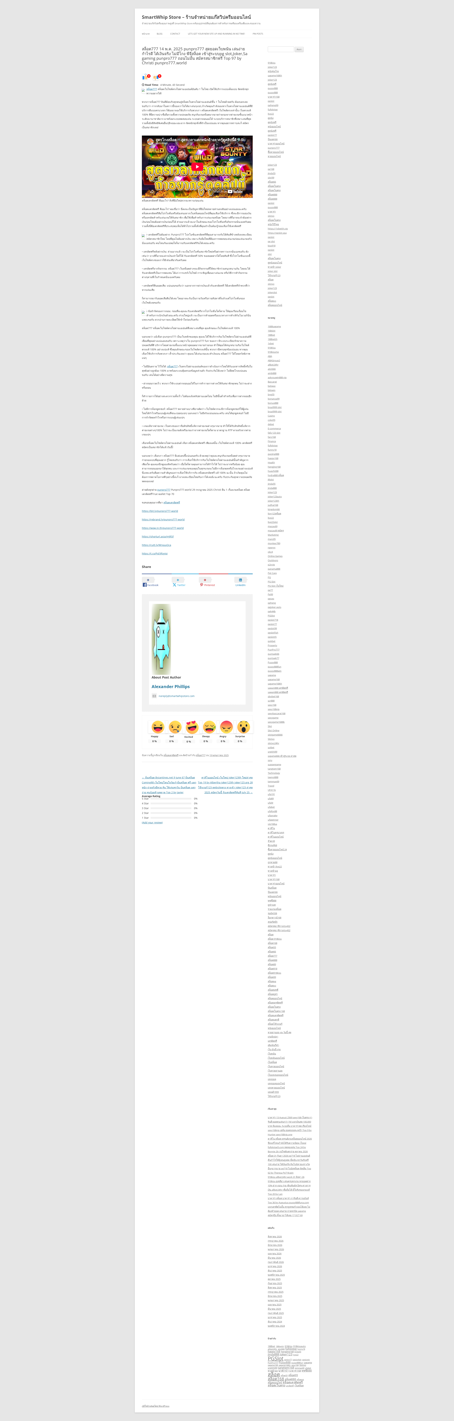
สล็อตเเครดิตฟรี (275, 1015)
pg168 (271, 169)
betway (272, 386)
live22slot (273, 522)
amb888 (272, 373)
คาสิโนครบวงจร (276, 832)
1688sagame (274, 326)
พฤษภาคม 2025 (276, 1300)
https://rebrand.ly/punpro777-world (163, 519)
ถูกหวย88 (272, 862)
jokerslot (272, 292)
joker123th (273, 500)
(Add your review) (152, 822)
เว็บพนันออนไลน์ (276, 1058)
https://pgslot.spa (277, 232)
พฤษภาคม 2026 (276, 1249)
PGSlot (271, 615)
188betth (272, 339)
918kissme (273, 352)
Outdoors (273, 560)
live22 (271, 113)
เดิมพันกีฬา (273, 1045)
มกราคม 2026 (275, 1266)
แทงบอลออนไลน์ (276, 1083)
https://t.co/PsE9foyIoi (155, 553)
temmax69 (273, 781)
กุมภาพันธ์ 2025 (276, 1313)
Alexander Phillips (171, 686)
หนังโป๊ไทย (273, 224)
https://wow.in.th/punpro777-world (163, 528)
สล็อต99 (272, 977)
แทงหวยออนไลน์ (276, 1087)
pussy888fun (274, 666)
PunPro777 (273, 649)
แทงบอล (272, 1079)
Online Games (275, 556)
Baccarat (272, 381)
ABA (270, 356)
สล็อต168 (272, 943)
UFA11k (272, 790)
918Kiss (272, 347)
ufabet (271, 807)
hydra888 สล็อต (276, 475)
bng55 (271, 394)
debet (271, 424)
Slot (270, 726)
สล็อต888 (272, 194)
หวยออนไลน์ (274, 156)
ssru (270, 760)
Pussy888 (273, 662)
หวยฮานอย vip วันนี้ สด (279, 1032)
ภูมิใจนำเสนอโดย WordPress (155, 1406)
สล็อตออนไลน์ (275, 305)
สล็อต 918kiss (275, 938)
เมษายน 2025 (274, 1304)
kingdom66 (274, 509)
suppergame (274, 764)
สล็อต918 (272, 968)
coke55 (271, 420)
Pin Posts (258, 33)
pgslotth (272, 636)
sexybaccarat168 (276, 713)
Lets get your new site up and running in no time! (216, 33)
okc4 (270, 551)
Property (272, 645)
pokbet (271, 641)
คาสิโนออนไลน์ (276, 836)
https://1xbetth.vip (278, 228)
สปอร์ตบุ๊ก (273, 921)
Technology (274, 773)
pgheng (272, 602)
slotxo (271, 215)
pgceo (271, 598)
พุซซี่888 (272, 900)
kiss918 (271, 245)
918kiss (271, 62)
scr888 (271, 700)
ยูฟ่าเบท (272, 904)
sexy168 (272, 705)
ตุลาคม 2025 (274, 1279)
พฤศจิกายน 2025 (276, 1274)
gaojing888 (273, 454)
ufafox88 (272, 811)
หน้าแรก (146, 33)
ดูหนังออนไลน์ (275, 262)
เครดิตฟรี (272, 1040)
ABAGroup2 (274, 360)
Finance (272, 441)
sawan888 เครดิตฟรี (278, 688)
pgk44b (272, 611)
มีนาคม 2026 (274, 1257)
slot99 (271, 177)
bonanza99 (273, 398)
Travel (271, 785)
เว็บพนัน (272, 1053)
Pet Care (272, 573)
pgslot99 (272, 628)
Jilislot (271, 479)
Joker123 (272, 492)
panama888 (274, 568)
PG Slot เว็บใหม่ (276, 585)
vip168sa (272, 824)
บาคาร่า (272, 211)
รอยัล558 (272, 913)
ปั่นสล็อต (272, 887)
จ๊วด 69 (271, 841)
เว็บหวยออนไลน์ (276, 1066)
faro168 (272, 437)
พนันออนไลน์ (274, 896)
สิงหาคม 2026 (275, 1236)
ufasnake (272, 815)
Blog (159, 33)
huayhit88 (273, 471)
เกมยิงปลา (273, 1036)
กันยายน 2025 (275, 1283)
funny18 (272, 449)
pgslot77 (272, 135)
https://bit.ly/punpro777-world (160, 511)
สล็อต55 (272, 947)
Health (271, 462)
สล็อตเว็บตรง (274, 186)
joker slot (273, 271)
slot (270, 254)
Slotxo (271, 739)
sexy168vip (273, 709)
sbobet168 (273, 696)
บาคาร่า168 (273, 96)
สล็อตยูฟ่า (273, 994)
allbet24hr (273, 364)
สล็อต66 (272, 181)
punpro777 (163, 489)
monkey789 (274, 543)
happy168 (273, 458)
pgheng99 (273, 105)
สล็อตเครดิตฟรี (172, 502)
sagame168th (275, 75)
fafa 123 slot (274, 432)
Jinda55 (297, 1351)
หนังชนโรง (273, 71)
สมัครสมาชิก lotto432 (279, 926)
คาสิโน (271, 828)
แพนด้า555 (273, 1092)
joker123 (272, 67)
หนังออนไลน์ (274, 126)
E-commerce (274, 428)
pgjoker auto (274, 607)
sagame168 (274, 679)
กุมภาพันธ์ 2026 (276, 1262)
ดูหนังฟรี (272, 84)
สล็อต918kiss (274, 972)
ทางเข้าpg (273, 870)
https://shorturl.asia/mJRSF (158, 536)
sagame (272, 675)
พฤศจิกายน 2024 (276, 1325)
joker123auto (275, 496)
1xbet (271, 343)
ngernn (271, 547)
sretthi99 (272, 751)
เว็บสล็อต (272, 1062)
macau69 (272, 526)
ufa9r (270, 802)
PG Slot (271, 581)
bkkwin (271, 390)
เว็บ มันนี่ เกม (274, 1049)
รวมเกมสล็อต (274, 909)
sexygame (273, 717)
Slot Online (273, 730)
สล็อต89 (272, 964)
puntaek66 (273, 653)
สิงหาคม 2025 (275, 1287)
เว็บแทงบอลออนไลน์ (278, 1075)
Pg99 (270, 594)
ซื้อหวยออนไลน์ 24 (277, 849)
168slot (271, 330)
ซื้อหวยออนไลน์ (276, 152)
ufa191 (271, 794)
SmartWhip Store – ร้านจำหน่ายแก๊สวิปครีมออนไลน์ (196, 17)
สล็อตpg (272, 981)
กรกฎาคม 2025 (275, 1291)
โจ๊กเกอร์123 (274, 275)
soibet (271, 747)
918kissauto (299, 1346)
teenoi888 (273, 777)
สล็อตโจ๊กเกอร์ (275, 1023)
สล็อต (270, 279)
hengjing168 (274, 466)
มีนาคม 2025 (274, 1308)
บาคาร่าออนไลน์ (276, 143)
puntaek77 (273, 658)
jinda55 (271, 173)
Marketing (273, 534)
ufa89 (271, 798)
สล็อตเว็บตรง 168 (276, 1011)
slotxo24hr (273, 743)
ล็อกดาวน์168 (274, 917)
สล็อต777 (151, 89)
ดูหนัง (270, 118)
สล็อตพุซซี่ (273, 989)
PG (269, 577)
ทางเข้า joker (274, 266)
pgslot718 (273, 619)
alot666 (272, 369)
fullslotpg (273, 109)
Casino (271, 415)
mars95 (272, 539)
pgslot (271, 101)
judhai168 (273, 505)
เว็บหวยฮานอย (275, 1070)
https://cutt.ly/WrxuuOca (156, 545)
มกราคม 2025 (275, 1317)
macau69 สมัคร (276, 530)
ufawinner (273, 819)
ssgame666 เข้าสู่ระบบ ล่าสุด (282, 756)
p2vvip (271, 564)
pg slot (271, 241)
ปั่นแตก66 (273, 139)
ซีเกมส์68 (272, 845)
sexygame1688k (276, 722)
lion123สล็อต (274, 513)
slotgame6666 (275, 734)
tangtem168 (274, 768)
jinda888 (272, 488)
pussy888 (273, 88)
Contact (175, 33)
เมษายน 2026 (274, 1253)
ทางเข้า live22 (275, 866)
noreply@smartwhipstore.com (177, 696)
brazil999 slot (275, 407)
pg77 (270, 590)
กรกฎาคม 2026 (275, 1240)
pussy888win (274, 670)
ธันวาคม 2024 (275, 1321)
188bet (271, 335)
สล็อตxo (272, 300)
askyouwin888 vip (277, 377)
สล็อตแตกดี (273, 1019)
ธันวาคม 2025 (275, 1270)
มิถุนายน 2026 (275, 1245)
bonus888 (273, 403)
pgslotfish (273, 632)
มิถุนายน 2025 (275, 1296)
